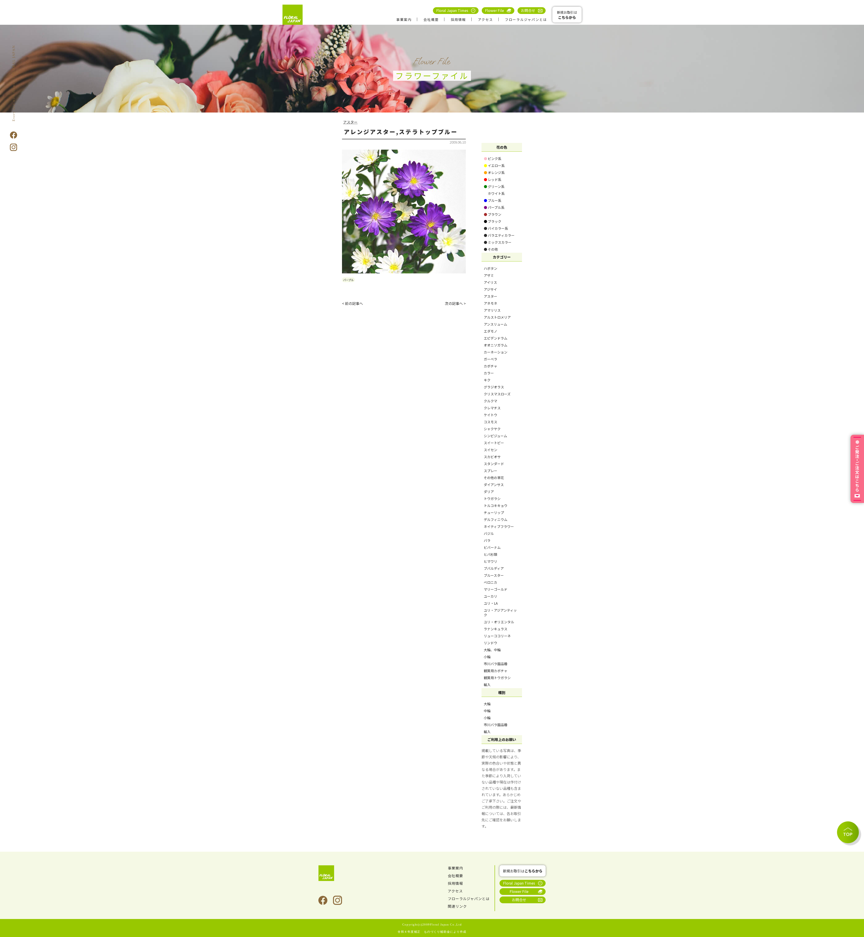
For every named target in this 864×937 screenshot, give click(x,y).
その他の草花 (494, 477)
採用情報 (458, 19)
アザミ (489, 275)
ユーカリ (490, 596)
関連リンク (457, 906)
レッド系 (492, 179)
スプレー (490, 470)
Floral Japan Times (452, 10)
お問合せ (528, 10)
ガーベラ (490, 359)
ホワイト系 (494, 193)
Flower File (494, 10)
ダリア (489, 491)
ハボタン (490, 268)
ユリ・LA (491, 603)
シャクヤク (492, 428)
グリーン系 (494, 186)
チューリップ (494, 512)
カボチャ (490, 366)
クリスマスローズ (497, 394)
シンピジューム (495, 435)
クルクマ (490, 401)
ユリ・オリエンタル (499, 621)
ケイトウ (490, 414)
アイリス (490, 282)
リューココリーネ (497, 635)
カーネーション (495, 352)
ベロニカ (490, 582)
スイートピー (494, 442)
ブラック (492, 221)
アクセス (485, 19)
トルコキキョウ (495, 505)
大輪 (487, 703)
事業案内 (404, 19)
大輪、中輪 (492, 649)
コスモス (490, 421)
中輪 (487, 710)
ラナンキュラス (495, 628)
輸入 (487, 684)
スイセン (490, 449)
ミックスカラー (497, 242)
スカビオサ (492, 456)
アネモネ (490, 303)
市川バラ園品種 (495, 663)
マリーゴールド (495, 589)
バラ (487, 540)
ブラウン (492, 214)
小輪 (487, 656)
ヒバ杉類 (490, 554)
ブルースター (494, 575)
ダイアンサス (494, 484)
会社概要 (431, 19)
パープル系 (494, 207)
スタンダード (494, 463)
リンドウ (490, 642)
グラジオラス (494, 387)
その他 (491, 249)
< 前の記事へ (352, 303)
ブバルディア (494, 568)
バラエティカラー (499, 235)
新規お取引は (567, 15)
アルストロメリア (497, 317)
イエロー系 (494, 165)
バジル (489, 533)
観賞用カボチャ (495, 670)
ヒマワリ (490, 561)
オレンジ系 (494, 172)
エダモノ (490, 331)
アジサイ (490, 289)
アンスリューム (495, 324)
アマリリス (492, 310)
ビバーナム (492, 547)
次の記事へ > (455, 303)
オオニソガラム (495, 345)
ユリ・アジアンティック (500, 612)
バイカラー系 (496, 228)
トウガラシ (492, 498)
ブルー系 (492, 200)
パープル (348, 280)
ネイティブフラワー (499, 526)
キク (487, 380)
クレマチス (492, 407)
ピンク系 (492, 158)
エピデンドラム (495, 338)
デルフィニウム (495, 519)
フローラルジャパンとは (526, 19)
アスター (350, 122)
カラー (489, 373)
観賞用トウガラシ (497, 677)
